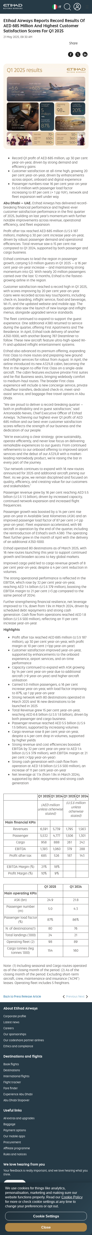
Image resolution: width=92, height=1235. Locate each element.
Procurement (12, 1142)
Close (46, 1227)
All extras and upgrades (18, 1118)
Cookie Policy (72, 1197)
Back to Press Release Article (22, 996)
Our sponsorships (14, 1034)
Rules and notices (15, 1154)
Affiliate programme (16, 1148)
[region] (46, 1208)
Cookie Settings (46, 1216)
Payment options (14, 1130)
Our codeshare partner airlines (23, 1040)
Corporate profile (14, 1016)
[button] (56, 6)
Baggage (9, 1124)
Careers (8, 1028)
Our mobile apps (14, 1136)
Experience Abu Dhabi (18, 1094)
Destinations (11, 1070)
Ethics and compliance (18, 1046)
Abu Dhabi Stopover (16, 1100)
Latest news (11, 1022)
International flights (16, 1076)
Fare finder (10, 1088)
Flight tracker (12, 1082)
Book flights (11, 1064)
